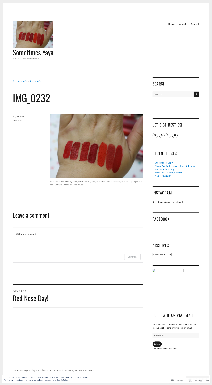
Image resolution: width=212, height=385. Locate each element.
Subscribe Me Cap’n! (164, 163)
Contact (194, 24)
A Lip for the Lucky (163, 176)
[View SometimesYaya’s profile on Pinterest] (168, 135)
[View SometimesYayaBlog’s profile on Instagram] (162, 135)
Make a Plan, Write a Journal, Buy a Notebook (175, 166)
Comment (132, 256)
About (182, 24)
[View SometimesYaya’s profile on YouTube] (175, 135)
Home (171, 24)
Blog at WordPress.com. (41, 370)
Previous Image (20, 81)
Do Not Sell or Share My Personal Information (74, 370)
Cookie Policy (62, 380)
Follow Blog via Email (173, 315)
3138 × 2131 (18, 121)
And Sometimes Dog (164, 169)
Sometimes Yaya (33, 52)
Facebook (161, 219)
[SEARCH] (196, 94)
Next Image (35, 81)
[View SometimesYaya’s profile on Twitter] (155, 135)
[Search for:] (173, 94)
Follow (157, 344)
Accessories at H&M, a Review (168, 172)
